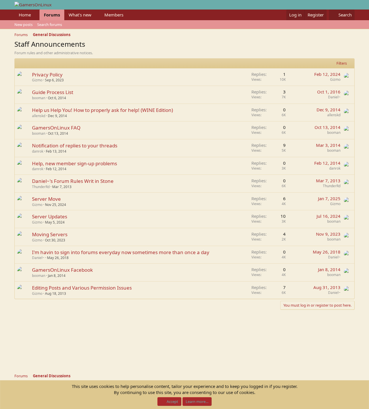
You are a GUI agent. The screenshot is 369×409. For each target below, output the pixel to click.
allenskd (38, 115)
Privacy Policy (47, 74)
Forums (52, 15)
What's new (80, 15)
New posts (23, 24)
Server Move (46, 199)
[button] (35, 15)
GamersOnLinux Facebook (62, 270)
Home (25, 15)
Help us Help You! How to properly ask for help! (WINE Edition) (102, 110)
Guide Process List (52, 92)
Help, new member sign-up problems (74, 163)
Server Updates (49, 216)
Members (113, 15)
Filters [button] (341, 63)
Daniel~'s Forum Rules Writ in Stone (73, 181)
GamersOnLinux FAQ (56, 127)
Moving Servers (49, 234)
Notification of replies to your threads (74, 145)
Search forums (49, 24)
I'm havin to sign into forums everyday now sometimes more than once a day (120, 252)
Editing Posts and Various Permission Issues (82, 287)
